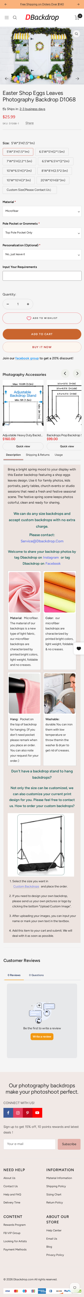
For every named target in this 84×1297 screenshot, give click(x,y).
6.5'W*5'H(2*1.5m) (52, 152)
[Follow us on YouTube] (37, 1113)
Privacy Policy (55, 1254)
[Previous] (6, 78)
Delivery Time (11, 1202)
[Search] (15, 17)
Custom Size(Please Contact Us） (30, 190)
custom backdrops (26, 886)
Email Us (51, 1238)
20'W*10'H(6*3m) (53, 180)
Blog (49, 1246)
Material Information (59, 1178)
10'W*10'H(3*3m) (19, 180)
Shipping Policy (56, 1186)
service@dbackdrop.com (42, 541)
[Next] (77, 78)
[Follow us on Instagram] (18, 1113)
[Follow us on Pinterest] (28, 1113)
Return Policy (54, 1202)
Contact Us (10, 1186)
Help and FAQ (12, 1194)
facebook (53, 563)
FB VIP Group (11, 1233)
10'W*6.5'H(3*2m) (19, 171)
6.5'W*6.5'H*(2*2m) (55, 161)
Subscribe (69, 1144)
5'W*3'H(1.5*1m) (18, 152)
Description (13, 454)
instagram (51, 557)
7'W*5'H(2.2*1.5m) (19, 161)
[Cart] (77, 17)
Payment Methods (14, 1249)
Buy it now (42, 347)
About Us (9, 1178)
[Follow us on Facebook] (8, 1113)
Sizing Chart (53, 1194)
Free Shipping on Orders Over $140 (42, 4)
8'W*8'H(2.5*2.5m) (55, 171)
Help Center (53, 1230)
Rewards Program (14, 1224)
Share (29, 123)
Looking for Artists (15, 1241)
